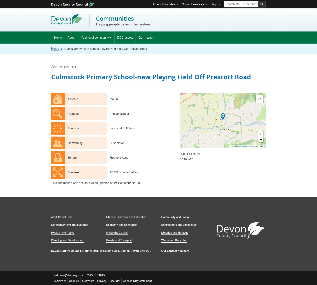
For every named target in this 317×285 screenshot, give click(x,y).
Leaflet (233, 146)
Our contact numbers (175, 251)
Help (214, 4)
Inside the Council (117, 232)
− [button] (261, 139)
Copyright (88, 281)
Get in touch (146, 37)
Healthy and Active (62, 232)
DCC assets (125, 37)
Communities (123, 20)
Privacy (102, 281)
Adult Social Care (61, 217)
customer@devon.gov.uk (68, 275)
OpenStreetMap (246, 146)
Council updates (164, 4)
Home (58, 37)
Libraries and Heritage (174, 232)
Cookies (74, 281)
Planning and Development (67, 240)
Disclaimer (59, 281)
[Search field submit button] (262, 4)
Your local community (95, 37)
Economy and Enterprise (121, 224)
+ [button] (261, 134)
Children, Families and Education (126, 217)
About (71, 37)
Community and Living (175, 217)
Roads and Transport (119, 240)
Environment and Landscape (178, 224)
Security (115, 281)
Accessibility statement (137, 281)
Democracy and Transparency (70, 224)
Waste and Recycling (174, 240)
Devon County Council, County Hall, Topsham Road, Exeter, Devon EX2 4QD (101, 251)
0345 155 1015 (96, 275)
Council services (193, 4)
